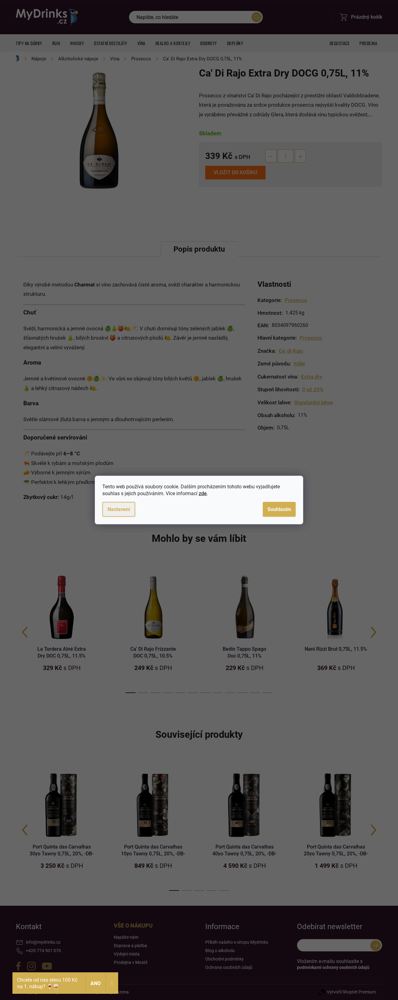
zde (203, 493)
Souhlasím (279, 509)
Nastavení (119, 509)
